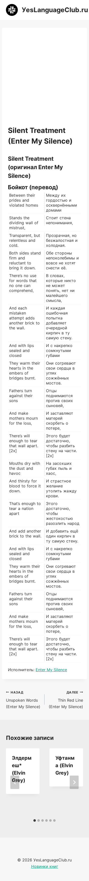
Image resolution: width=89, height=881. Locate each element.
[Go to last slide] (14, 782)
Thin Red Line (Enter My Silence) (66, 700)
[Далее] (74, 782)
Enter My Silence (51, 669)
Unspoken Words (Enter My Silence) (23, 700)
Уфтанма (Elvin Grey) (64, 765)
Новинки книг (44, 866)
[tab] (34, 820)
